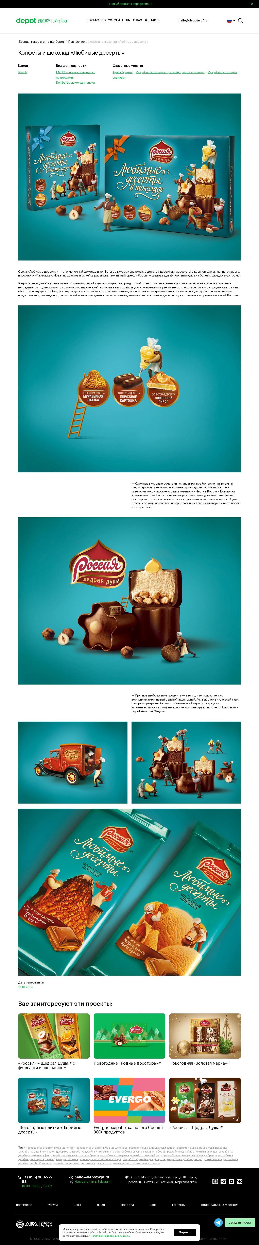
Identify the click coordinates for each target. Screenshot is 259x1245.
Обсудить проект (239, 1223)
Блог (153, 1205)
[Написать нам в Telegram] (218, 1222)
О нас (137, 20)
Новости (127, 1205)
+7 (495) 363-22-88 (37, 1179)
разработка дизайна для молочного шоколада (92, 1159)
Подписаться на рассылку (219, 1205)
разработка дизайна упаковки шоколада (202, 1148)
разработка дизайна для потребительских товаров (128, 1163)
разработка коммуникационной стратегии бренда (131, 1155)
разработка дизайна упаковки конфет (152, 1148)
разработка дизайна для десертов (144, 1159)
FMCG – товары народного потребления (75, 75)
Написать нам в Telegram (92, 1181)
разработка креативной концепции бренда (190, 1155)
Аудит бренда (123, 72)
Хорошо (185, 1232)
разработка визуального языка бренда (75, 1155)
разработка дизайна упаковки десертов (43, 1151)
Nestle (22, 72)
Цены (126, 20)
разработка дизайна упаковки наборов (141, 1151)
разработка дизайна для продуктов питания (194, 1159)
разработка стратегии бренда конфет (51, 1148)
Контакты (152, 20)
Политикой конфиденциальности (110, 1235)
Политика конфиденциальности (201, 1239)
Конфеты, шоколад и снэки (75, 82)
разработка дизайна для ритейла (74, 1163)
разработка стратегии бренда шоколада (101, 1148)
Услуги (114, 20)
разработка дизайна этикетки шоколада (192, 1151)
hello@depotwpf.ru (193, 20)
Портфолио (96, 20)
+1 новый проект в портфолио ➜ (180, 4)
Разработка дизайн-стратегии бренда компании (170, 72)
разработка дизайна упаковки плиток (93, 1151)
